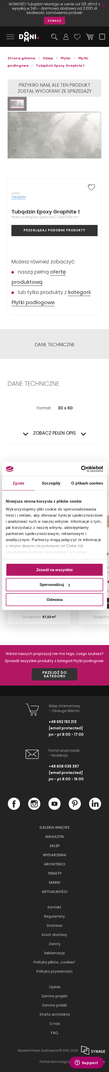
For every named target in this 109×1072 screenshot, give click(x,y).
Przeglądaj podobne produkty (54, 230)
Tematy (54, 873)
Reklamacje (54, 953)
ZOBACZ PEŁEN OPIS (54, 433)
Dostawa (54, 925)
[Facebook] (14, 808)
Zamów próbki (54, 1005)
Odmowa (55, 599)
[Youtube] (54, 808)
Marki (54, 882)
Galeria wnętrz (54, 827)
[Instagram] (34, 808)
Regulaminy (54, 916)
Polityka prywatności (54, 971)
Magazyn (54, 836)
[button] (17, 103)
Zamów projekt (54, 996)
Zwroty (55, 943)
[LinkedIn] (95, 808)
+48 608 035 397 (64, 766)
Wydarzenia (54, 854)
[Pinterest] (75, 808)
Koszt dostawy (54, 934)
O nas (54, 1023)
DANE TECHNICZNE (55, 344)
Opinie (54, 986)
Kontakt (54, 907)
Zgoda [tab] (18, 483)
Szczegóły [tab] (51, 483)
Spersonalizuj (52, 584)
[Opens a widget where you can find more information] (86, 1063)
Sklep (54, 845)
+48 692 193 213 (63, 721)
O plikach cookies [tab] (87, 483)
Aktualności (54, 891)
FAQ (54, 1032)
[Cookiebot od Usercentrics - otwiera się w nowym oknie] (81, 469)
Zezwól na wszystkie (54, 569)
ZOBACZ (54, 21)
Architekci (54, 864)
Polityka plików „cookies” (54, 962)
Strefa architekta (55, 1014)
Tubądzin (18, 197)
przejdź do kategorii (54, 674)
